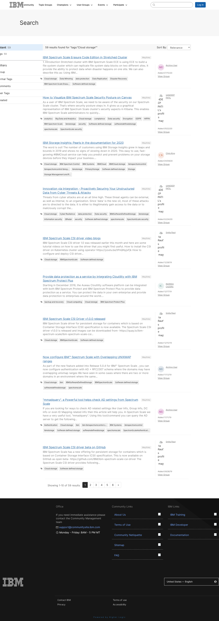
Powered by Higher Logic (109, 617)
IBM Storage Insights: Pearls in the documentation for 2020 (83, 142)
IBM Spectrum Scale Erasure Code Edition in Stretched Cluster (85, 57)
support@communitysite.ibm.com (79, 527)
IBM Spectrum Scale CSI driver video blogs (72, 238)
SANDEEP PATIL (170, 96)
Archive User (171, 65)
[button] (64, 4)
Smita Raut (171, 232)
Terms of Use (122, 524)
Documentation (179, 535)
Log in (200, 4)
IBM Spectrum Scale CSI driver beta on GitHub (74, 447)
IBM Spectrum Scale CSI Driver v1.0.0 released (74, 318)
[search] (154, 4)
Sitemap (119, 545)
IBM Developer (179, 524)
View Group (164, 76)
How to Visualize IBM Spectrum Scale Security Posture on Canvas (87, 97)
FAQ (116, 555)
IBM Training (177, 514)
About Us (120, 514)
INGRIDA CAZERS (170, 285)
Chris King (170, 153)
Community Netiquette (128, 535)
